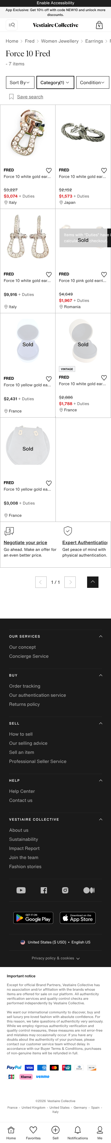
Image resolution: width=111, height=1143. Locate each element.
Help (14, 780)
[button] (99, 25)
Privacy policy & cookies (53, 958)
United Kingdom (34, 1107)
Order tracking (24, 686)
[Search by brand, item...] (12, 25)
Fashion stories (25, 866)
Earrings (94, 41)
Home (12, 41)
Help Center (22, 791)
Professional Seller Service (37, 761)
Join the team (23, 857)
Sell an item (21, 752)
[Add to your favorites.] (48, 170)
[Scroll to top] (92, 582)
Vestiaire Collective (34, 819)
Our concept (22, 647)
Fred (29, 41)
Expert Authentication (85, 542)
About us (18, 830)
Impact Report (24, 848)
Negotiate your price (25, 542)
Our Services (24, 636)
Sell (14, 723)
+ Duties (26, 196)
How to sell (21, 734)
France (12, 1107)
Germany (80, 1107)
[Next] (70, 582)
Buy (13, 675)
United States (60, 1107)
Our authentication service (37, 695)
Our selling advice (28, 743)
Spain (95, 1107)
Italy (55, 1112)
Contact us (20, 800)
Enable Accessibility (55, 3)
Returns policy (24, 704)
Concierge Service (29, 656)
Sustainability (23, 839)
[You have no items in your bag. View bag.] (99, 25)
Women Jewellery (60, 41)
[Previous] (41, 582)
